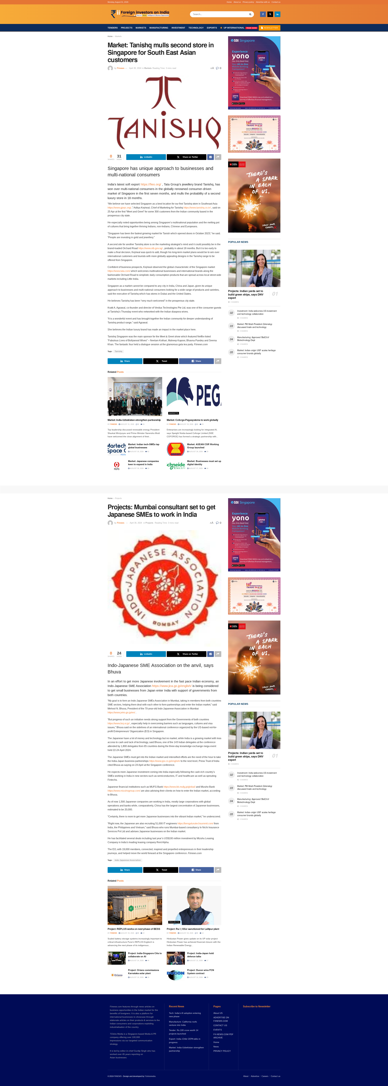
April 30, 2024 (135, 68)
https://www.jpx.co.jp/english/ (164, 761)
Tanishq (118, 351)
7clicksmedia (150, 1076)
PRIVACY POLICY (222, 1051)
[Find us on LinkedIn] (277, 14)
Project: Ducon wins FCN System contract (200, 971)
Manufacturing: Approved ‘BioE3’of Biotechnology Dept (253, 339)
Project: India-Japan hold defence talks (200, 955)
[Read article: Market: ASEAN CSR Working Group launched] (176, 449)
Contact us (276, 2)
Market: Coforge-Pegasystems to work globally (192, 420)
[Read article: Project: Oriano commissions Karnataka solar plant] (117, 975)
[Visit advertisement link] (254, 196)
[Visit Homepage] (140, 14)
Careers (265, 1076)
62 (148, 451)
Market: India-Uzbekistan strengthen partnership (134, 420)
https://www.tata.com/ (119, 271)
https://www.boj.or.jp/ (119, 723)
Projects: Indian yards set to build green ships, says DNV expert (245, 294)
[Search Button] (251, 14)
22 (143, 933)
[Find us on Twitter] (270, 14)
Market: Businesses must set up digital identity (204, 462)
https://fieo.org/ (151, 184)
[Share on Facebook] (210, 157)
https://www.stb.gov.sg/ (150, 248)
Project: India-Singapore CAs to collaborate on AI (145, 955)
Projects (126, 28)
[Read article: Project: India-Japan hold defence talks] (176, 958)
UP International (240, 28)
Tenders (113, 28)
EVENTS (217, 1030)
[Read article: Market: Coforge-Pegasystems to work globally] (194, 396)
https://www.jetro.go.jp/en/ (121, 712)
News (216, 1046)
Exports (212, 28)
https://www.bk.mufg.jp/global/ (179, 787)
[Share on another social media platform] (218, 157)
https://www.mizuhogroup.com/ (124, 790)
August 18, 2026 (136, 977)
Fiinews (120, 68)
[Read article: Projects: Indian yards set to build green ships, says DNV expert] (254, 268)
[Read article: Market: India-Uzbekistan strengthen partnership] (135, 396)
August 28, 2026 (196, 451)
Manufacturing (158, 28)
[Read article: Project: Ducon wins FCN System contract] (176, 975)
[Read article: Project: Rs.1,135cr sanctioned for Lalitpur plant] (194, 905)
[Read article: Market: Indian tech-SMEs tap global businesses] (117, 449)
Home (229, 2)
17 (207, 960)
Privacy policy (248, 2)
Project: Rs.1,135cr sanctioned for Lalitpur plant (193, 929)
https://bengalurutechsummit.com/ (195, 823)
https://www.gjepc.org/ (119, 207)
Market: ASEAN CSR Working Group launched (203, 446)
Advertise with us (263, 2)
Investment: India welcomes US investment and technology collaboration (257, 312)
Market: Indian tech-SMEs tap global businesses (143, 446)
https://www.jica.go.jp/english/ (172, 686)
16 (143, 424)
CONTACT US (220, 1025)
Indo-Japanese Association (128, 860)
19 (148, 468)
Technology (196, 28)
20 (202, 424)
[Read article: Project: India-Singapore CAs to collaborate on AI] (117, 958)
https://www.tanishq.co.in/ (197, 207)
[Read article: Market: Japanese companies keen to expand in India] (117, 466)
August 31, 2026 (127, 424)
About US (217, 1013)
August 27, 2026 (196, 468)
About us (237, 2)
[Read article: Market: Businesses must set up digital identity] (176, 466)
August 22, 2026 (196, 960)
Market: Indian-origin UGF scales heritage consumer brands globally (256, 352)
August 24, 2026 (136, 960)
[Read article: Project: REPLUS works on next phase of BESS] (135, 905)
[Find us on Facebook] (263, 14)
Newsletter (270, 28)
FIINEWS (118, 1076)
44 (148, 960)
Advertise (255, 1076)
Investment (178, 28)
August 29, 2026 (186, 424)
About (245, 1076)
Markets (141, 28)
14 (202, 933)
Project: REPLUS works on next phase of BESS (134, 929)
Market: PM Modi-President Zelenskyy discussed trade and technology (254, 325)
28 (207, 977)
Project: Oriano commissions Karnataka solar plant (143, 971)
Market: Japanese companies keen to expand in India (143, 462)
